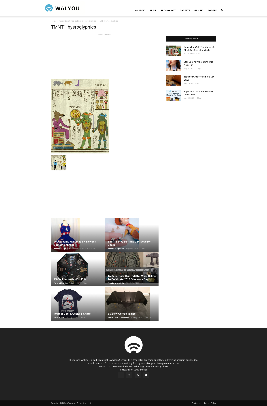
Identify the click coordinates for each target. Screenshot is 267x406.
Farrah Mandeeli (61, 283)
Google (212, 10)
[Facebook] (121, 375)
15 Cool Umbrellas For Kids (70, 279)
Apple (153, 10)
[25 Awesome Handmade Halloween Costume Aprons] (78, 235)
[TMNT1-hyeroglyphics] (105, 116)
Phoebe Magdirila (62, 248)
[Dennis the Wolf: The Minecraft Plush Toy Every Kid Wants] (173, 51)
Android (140, 10)
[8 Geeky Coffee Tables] (132, 304)
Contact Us (196, 403)
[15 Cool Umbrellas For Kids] (78, 269)
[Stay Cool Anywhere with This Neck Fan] (173, 65)
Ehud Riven (59, 317)
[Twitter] (146, 375)
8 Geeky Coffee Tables (122, 313)
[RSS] (138, 375)
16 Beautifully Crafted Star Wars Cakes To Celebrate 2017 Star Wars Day (132, 277)
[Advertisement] (105, 57)
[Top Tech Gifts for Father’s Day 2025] (173, 80)
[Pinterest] (129, 375)
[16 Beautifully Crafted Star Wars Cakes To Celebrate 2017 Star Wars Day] (132, 267)
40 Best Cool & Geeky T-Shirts (72, 313)
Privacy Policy (210, 403)
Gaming (198, 10)
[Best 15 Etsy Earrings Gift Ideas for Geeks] (132, 235)
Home (53, 21)
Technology (168, 10)
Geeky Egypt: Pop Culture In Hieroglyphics (77, 21)
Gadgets (185, 10)
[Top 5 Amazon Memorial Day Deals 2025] (173, 95)
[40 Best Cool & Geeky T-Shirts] (78, 304)
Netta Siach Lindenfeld (118, 317)
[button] (222, 10)
